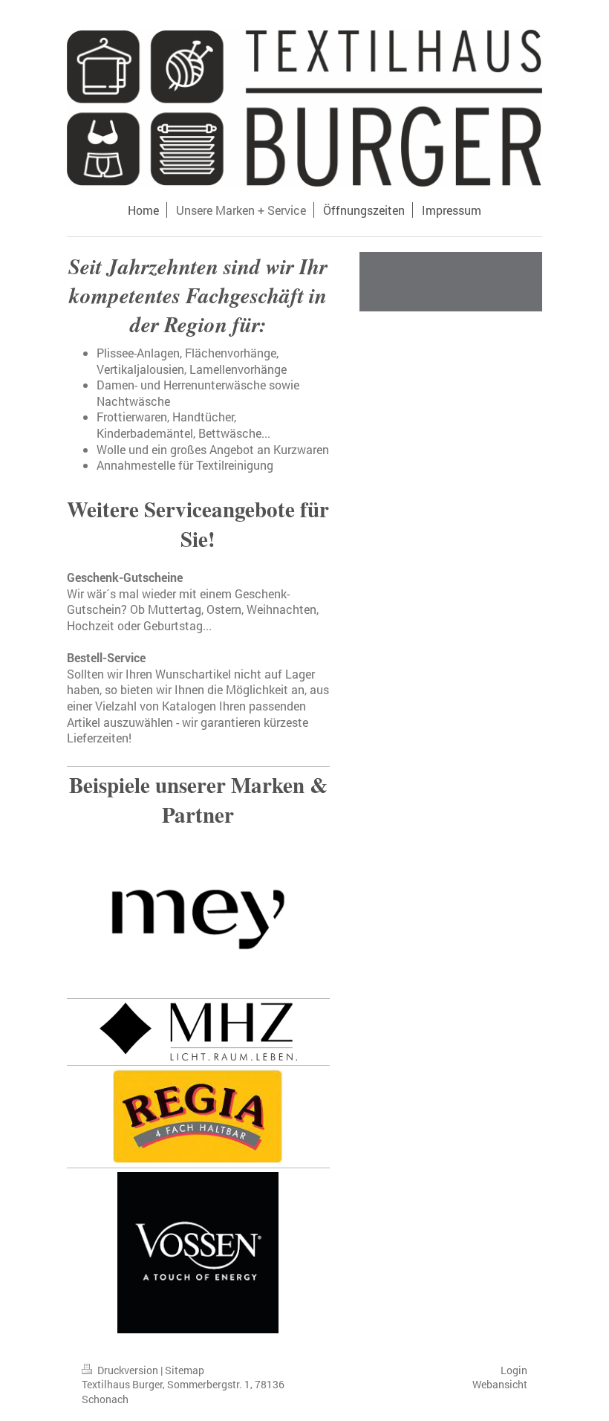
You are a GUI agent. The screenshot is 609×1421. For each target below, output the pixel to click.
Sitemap (184, 1370)
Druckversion (127, 1370)
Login (514, 1370)
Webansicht (499, 1384)
